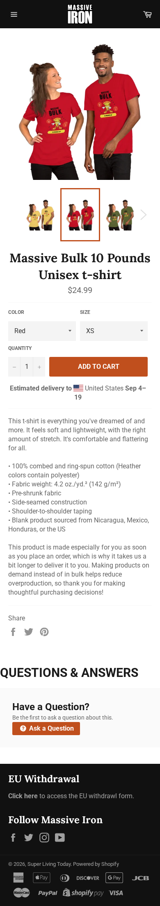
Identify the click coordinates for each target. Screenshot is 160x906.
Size (85, 312)
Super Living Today (49, 864)
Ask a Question (50, 728)
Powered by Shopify (96, 864)
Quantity (20, 348)
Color (16, 312)
